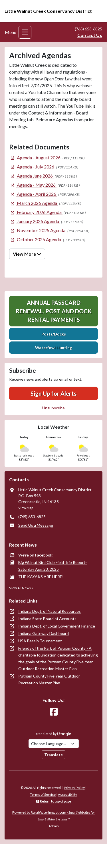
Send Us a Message (35, 525)
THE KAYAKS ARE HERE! (41, 576)
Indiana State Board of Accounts (47, 618)
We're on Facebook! (36, 555)
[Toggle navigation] (25, 32)
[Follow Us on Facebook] (54, 711)
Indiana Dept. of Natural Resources (49, 611)
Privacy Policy (74, 787)
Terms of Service (43, 794)
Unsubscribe (53, 407)
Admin (54, 826)
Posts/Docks (53, 334)
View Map (25, 508)
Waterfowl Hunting (53, 347)
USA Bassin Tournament (40, 640)
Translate (53, 754)
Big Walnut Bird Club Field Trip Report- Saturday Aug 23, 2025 (52, 566)
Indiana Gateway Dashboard (43, 633)
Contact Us (89, 35)
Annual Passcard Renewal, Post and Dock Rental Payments (54, 311)
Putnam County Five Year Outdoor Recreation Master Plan (49, 679)
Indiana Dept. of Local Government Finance (56, 626)
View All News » (21, 588)
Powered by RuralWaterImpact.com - (53, 815)
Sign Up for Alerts (53, 393)
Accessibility (67, 794)
